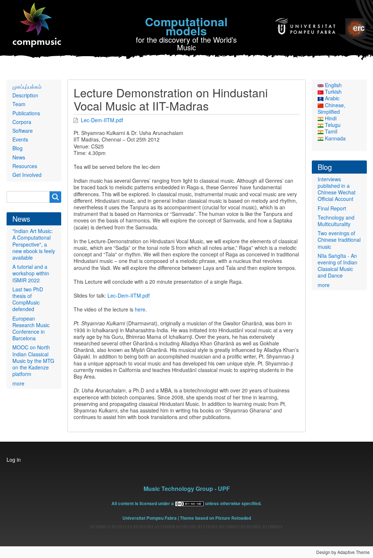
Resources (24, 166)
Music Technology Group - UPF (187, 488)
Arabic (331, 98)
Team (18, 104)
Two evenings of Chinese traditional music (339, 239)
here (140, 309)
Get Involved (27, 174)
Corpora (21, 121)
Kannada (334, 138)
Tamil (330, 131)
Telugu (332, 124)
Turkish (332, 91)
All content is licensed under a (143, 503)
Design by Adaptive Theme (343, 552)
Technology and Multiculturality (336, 221)
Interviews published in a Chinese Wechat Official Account (337, 189)
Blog (17, 148)
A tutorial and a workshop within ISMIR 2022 (30, 273)
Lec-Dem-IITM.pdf (102, 120)
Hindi (330, 118)
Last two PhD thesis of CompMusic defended (27, 299)
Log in (14, 459)
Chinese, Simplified (331, 108)
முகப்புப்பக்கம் (27, 86)
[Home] (37, 25)
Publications (26, 113)
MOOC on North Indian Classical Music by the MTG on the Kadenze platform (33, 360)
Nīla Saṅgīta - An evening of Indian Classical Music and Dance (337, 265)
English (332, 85)
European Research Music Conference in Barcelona (31, 328)
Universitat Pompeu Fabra (149, 518)
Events (20, 139)
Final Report (332, 208)
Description (25, 95)
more (18, 383)
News (18, 157)
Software (22, 130)
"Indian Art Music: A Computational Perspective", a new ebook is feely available (33, 244)
